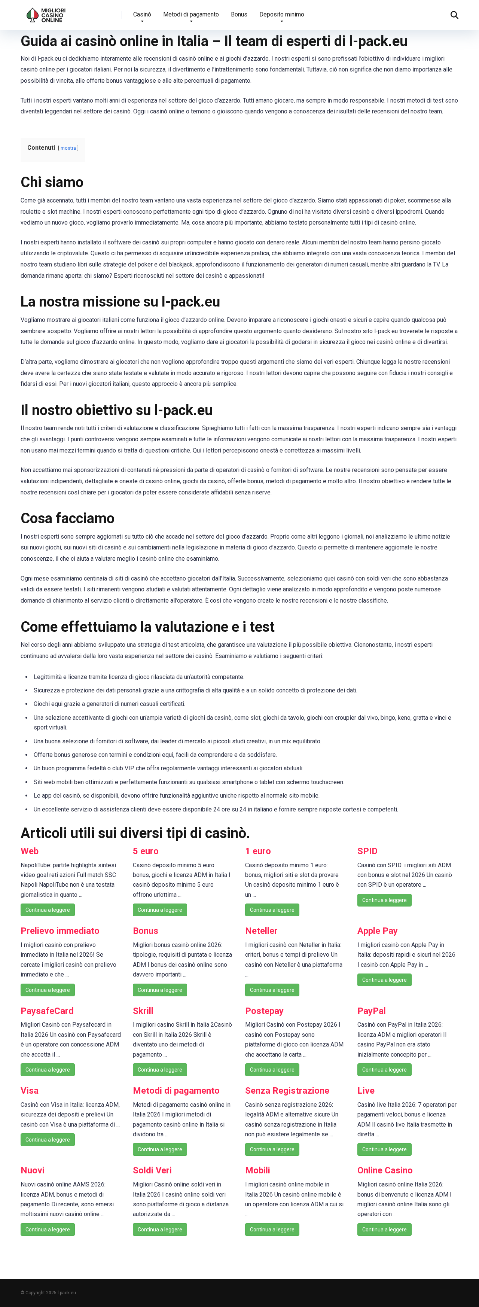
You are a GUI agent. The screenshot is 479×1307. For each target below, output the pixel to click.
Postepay (264, 1011)
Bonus (239, 14)
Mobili (257, 1170)
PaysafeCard (47, 1011)
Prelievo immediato (60, 931)
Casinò (142, 14)
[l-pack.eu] (46, 12)
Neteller (261, 931)
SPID (367, 851)
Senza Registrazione (287, 1090)
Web (30, 851)
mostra (68, 148)
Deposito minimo (281, 14)
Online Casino (385, 1170)
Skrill (143, 1011)
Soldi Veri (152, 1170)
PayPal (371, 1011)
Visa (30, 1090)
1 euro (258, 851)
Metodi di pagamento (191, 14)
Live (366, 1090)
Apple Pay (377, 931)
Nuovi (33, 1170)
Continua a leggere (47, 910)
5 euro (146, 851)
